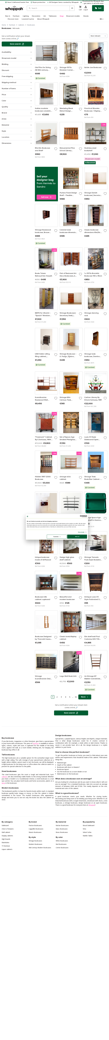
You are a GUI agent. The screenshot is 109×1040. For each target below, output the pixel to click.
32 (76, 697)
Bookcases (31, 25)
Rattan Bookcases (62, 825)
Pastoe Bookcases (35, 825)
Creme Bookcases (62, 848)
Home (4, 25)
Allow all (77, 536)
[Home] (14, 8)
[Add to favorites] (56, 68)
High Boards (6, 839)
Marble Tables (88, 836)
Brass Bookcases (62, 832)
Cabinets (21, 25)
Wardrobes (5, 842)
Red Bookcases (61, 844)
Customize (56, 536)
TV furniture (6, 846)
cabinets (5, 777)
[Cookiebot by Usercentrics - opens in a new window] (81, 516)
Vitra (84, 829)
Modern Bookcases (35, 844)
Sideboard (5, 825)
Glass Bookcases (62, 829)
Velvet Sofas (87, 832)
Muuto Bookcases (35, 832)
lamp (3, 783)
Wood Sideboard (88, 825)
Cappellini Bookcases (36, 829)
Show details (81, 532)
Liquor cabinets (7, 849)
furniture (36, 743)
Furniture (12, 25)
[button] (92, 2)
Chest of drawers (8, 829)
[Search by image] (72, 8)
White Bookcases (62, 841)
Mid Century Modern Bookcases (40, 848)
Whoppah (91, 805)
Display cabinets (7, 836)
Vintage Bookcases (35, 841)
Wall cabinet (6, 832)
